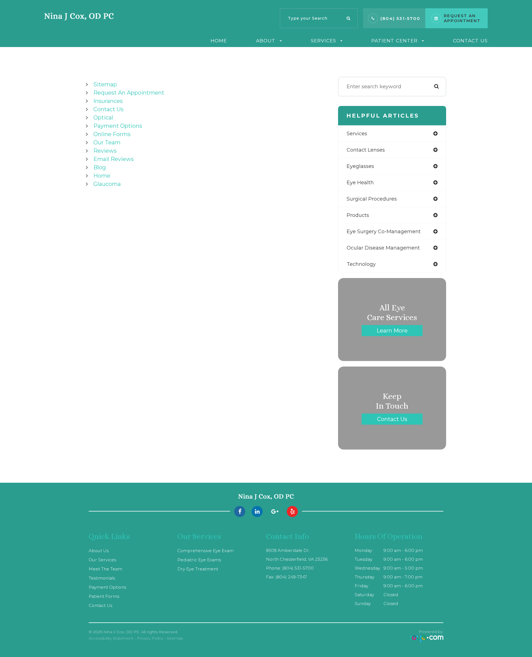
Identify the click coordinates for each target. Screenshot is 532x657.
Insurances (108, 101)
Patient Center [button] (394, 40)
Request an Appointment (128, 92)
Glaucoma (107, 184)
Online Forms (112, 134)
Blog (99, 167)
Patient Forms (104, 596)
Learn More (392, 330)
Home (219, 40)
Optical (103, 117)
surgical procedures (372, 199)
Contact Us (470, 40)
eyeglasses (360, 166)
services (357, 134)
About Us (99, 550)
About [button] (265, 40)
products (358, 215)
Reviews (105, 150)
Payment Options (117, 126)
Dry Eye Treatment (197, 569)
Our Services (102, 559)
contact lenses (366, 150)
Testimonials (102, 578)
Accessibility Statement (111, 638)
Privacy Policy (150, 638)
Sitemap (105, 84)
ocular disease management (383, 248)
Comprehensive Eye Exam (205, 550)
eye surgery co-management (384, 231)
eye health (360, 183)
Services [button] (323, 40)
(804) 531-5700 (400, 18)
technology (361, 264)
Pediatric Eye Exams (199, 559)
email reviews (113, 159)
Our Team (107, 142)
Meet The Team (105, 569)
